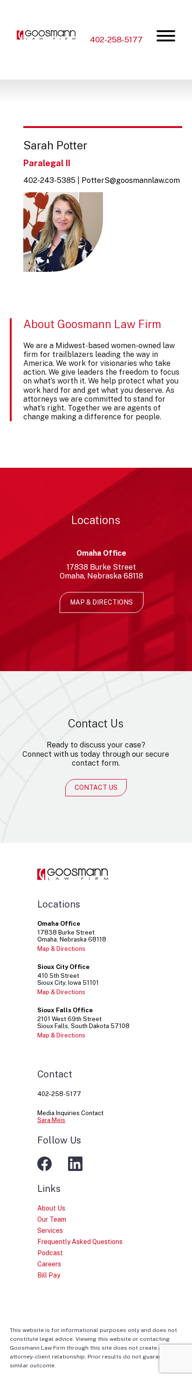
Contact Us (96, 787)
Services (50, 1230)
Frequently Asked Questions (80, 1241)
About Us (51, 1208)
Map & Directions (101, 602)
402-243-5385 (49, 180)
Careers (49, 1264)
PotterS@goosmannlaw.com (131, 180)
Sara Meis (51, 1120)
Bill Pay (48, 1275)
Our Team (51, 1219)
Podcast (50, 1253)
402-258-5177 (116, 39)
